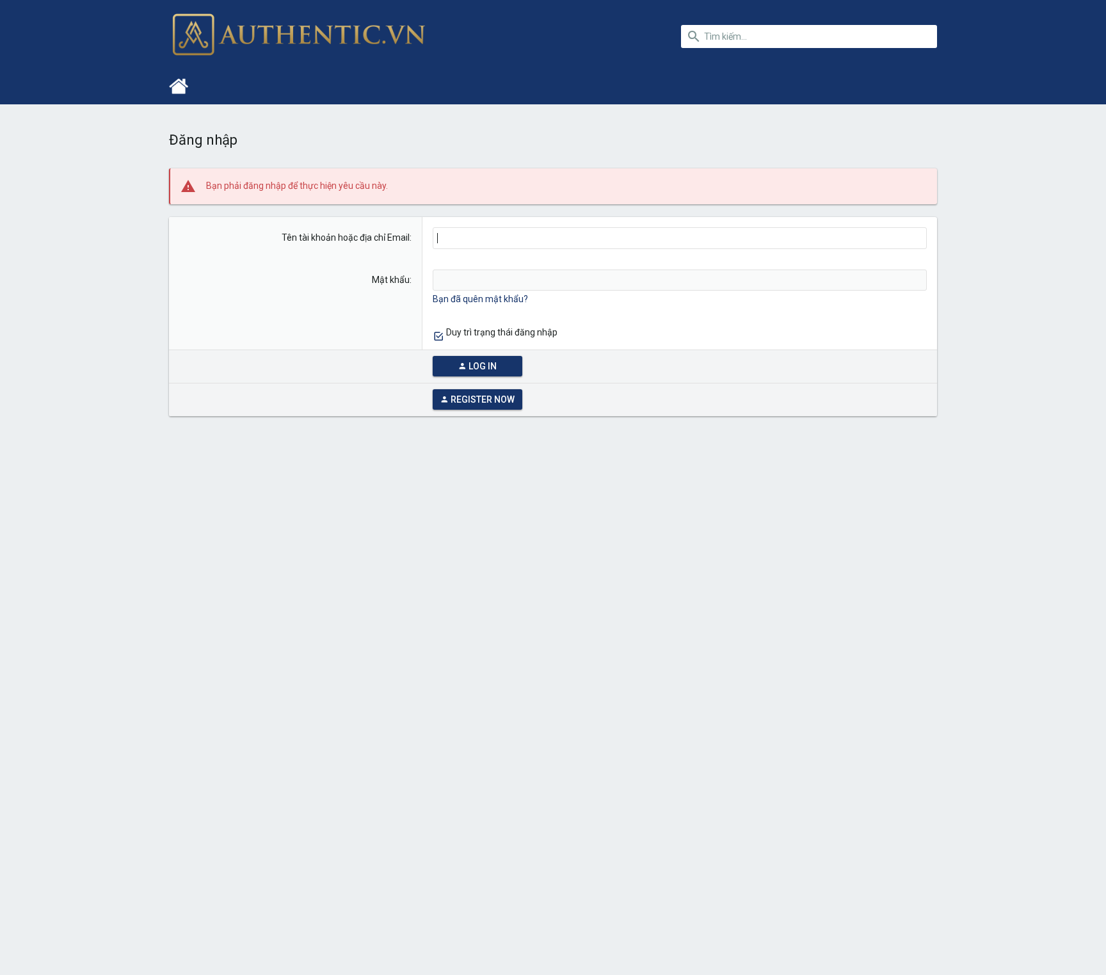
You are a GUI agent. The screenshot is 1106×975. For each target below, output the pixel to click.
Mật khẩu (391, 280)
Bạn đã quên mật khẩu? (480, 299)
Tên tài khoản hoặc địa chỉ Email (346, 237)
